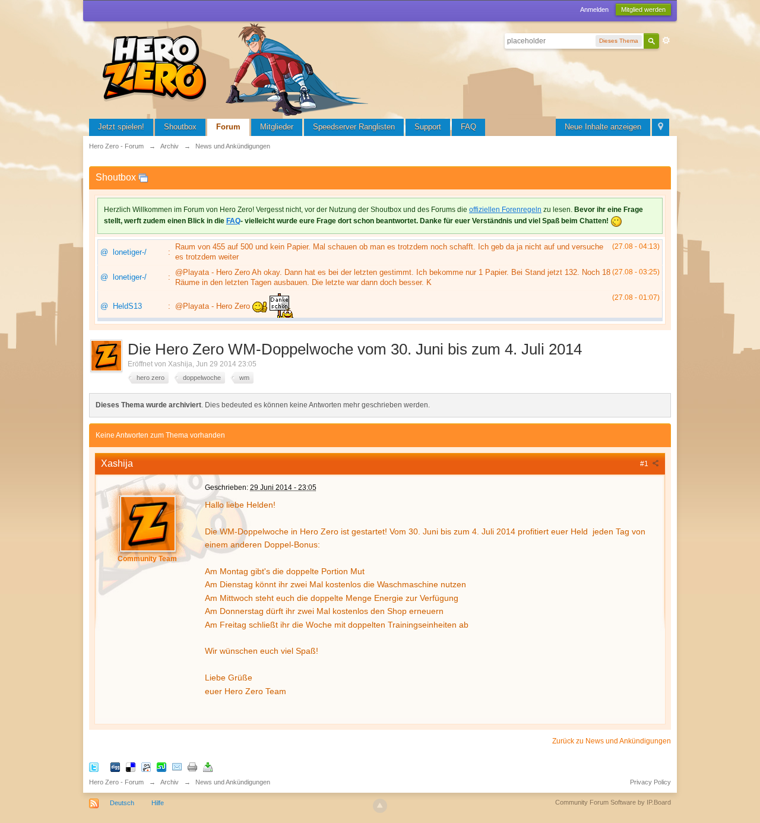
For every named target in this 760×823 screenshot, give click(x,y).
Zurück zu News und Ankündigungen (611, 741)
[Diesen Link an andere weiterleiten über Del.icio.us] (130, 766)
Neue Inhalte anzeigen (603, 126)
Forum (228, 126)
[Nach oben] (380, 806)
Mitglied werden (643, 9)
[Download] (208, 766)
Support (427, 126)
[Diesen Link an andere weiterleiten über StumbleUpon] (161, 766)
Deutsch (122, 802)
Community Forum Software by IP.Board (613, 802)
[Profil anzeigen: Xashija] (147, 523)
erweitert (666, 40)
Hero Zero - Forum (116, 782)
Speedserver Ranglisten (354, 126)
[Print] (192, 766)
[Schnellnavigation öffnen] (660, 127)
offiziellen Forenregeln (505, 209)
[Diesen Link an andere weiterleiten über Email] (177, 766)
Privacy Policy (650, 782)
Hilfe (157, 802)
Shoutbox (180, 126)
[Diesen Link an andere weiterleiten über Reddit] (146, 766)
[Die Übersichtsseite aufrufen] (237, 68)
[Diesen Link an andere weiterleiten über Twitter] (94, 766)
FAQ (468, 126)
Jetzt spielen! (121, 126)
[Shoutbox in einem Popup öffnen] (143, 177)
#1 (645, 464)
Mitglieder (276, 126)
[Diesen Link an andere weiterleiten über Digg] (115, 766)
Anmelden (594, 9)
